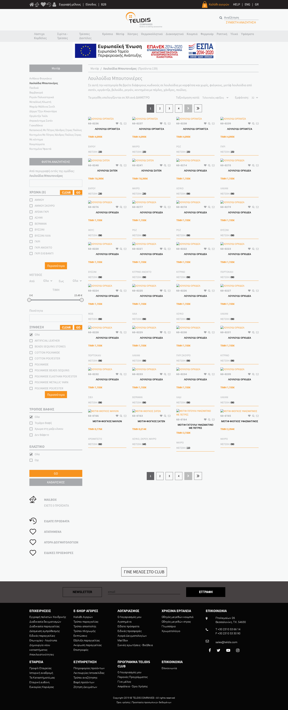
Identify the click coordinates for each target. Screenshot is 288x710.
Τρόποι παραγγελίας (85, 621)
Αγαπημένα (124, 621)
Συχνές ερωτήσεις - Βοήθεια (135, 645)
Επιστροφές (80, 649)
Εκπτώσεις (80, 635)
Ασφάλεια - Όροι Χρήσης (133, 686)
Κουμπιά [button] (192, 34)
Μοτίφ (95, 68)
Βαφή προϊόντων (83, 682)
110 (188, 448)
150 (100, 151)
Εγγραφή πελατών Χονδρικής (47, 616)
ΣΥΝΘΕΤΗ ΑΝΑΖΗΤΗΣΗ (241, 22)
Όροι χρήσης (123, 702)
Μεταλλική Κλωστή (40, 102)
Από (32, 281)
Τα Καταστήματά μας (42, 677)
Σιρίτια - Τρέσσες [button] (62, 36)
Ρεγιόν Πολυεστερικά (41, 97)
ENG (247, 4)
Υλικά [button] (234, 34)
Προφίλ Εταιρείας (40, 668)
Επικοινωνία (169, 668)
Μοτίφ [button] (120, 34)
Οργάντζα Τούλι (38, 116)
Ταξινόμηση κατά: (188, 97)
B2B (103, 4)
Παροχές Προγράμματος (133, 677)
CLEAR (66, 192)
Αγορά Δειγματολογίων (132, 635)
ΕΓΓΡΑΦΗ (206, 592)
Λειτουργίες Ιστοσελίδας (88, 672)
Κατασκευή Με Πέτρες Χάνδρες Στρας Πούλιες (55, 130)
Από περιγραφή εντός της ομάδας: (52, 173)
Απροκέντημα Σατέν (41, 120)
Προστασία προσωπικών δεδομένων (151, 702)
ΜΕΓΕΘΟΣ (35, 275)
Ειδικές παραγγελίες (42, 635)
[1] (31, 5)
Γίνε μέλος (124, 681)
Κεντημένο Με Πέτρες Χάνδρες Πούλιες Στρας (55, 134)
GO (78, 192)
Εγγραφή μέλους (70, 4)
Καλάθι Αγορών (83, 616)
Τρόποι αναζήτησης (85, 677)
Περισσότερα (56, 266)
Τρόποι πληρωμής (84, 631)
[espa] (144, 50)
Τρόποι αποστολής (84, 626)
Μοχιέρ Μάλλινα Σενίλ (42, 106)
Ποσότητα (36, 310)
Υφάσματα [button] (247, 34)
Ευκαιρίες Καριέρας (41, 686)
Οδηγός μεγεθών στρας (176, 621)
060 (100, 444)
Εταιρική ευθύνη (39, 682)
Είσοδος (91, 4)
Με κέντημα (36, 139)
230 (100, 193)
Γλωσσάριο (169, 626)
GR (257, 4)
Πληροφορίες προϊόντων (89, 668)
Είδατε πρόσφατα (128, 626)
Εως (61, 281)
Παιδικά (34, 88)
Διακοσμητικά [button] (175, 34)
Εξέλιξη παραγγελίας (86, 640)
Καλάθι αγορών (219, 4)
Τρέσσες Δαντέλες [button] (85, 36)
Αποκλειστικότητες (41, 654)
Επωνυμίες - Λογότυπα (43, 640)
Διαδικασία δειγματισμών (45, 621)
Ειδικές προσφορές (130, 631)
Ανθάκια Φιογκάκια (40, 78)
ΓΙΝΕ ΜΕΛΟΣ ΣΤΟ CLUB (144, 571)
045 (144, 444)
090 (188, 193)
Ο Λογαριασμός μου (129, 616)
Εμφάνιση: (242, 97)
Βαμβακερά (36, 92)
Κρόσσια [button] (107, 34)
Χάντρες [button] (132, 34)
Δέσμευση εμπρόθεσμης (44, 631)
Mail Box (123, 640)
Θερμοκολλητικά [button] (152, 34)
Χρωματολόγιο (171, 631)
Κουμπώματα (37, 144)
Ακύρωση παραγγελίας (87, 645)
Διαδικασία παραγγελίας (44, 626)
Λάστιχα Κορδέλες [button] (40, 36)
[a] (43, 4)
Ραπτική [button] (222, 34)
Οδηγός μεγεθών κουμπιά (177, 616)
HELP (236, 4)
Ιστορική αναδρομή (41, 672)
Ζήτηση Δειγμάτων (85, 686)
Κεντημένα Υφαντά (40, 149)
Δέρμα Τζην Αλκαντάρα (43, 111)
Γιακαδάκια (36, 125)
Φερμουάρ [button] (207, 34)
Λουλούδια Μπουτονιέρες (43, 83)
